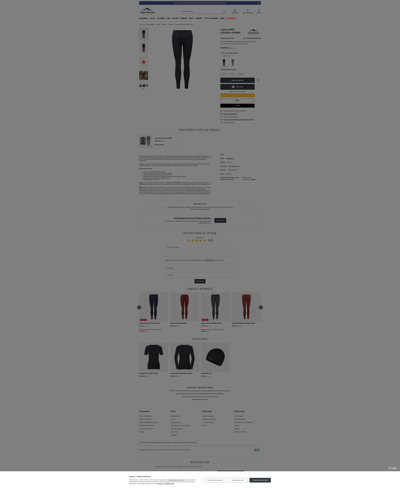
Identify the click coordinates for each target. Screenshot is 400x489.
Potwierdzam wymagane (215, 480)
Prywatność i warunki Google (165, 483)
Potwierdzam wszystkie (260, 480)
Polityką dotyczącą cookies (176, 480)
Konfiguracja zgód (238, 480)
